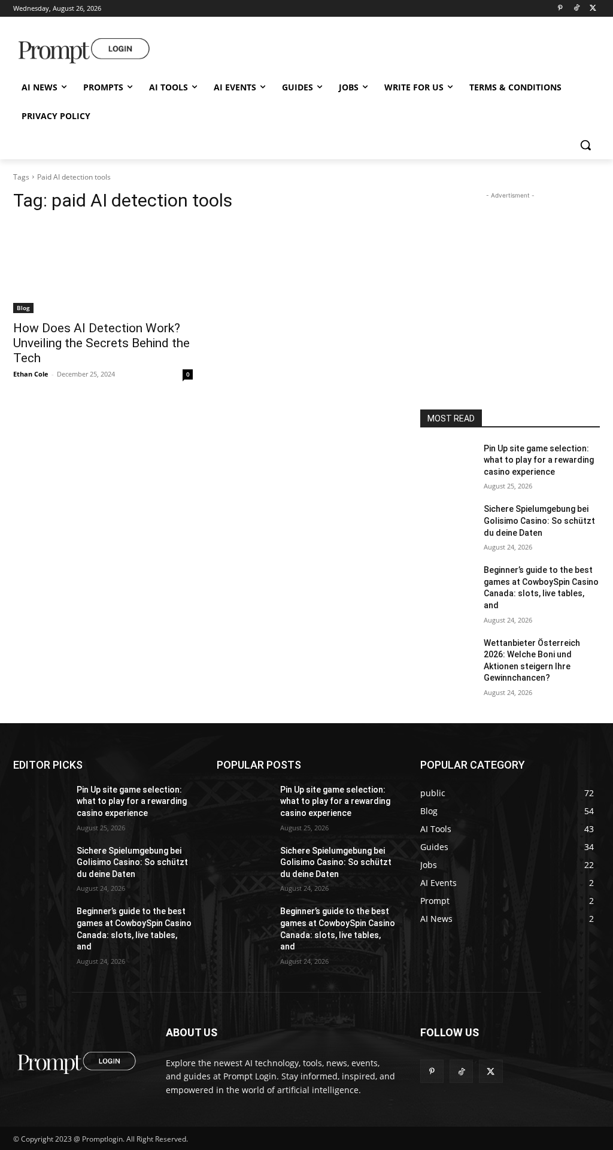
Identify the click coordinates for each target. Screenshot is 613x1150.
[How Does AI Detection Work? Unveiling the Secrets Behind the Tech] (103, 268)
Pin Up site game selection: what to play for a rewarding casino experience (539, 460)
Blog (23, 308)
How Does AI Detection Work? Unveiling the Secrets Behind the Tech (101, 343)
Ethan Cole (30, 373)
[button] (585, 145)
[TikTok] (576, 9)
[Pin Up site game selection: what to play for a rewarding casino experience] (447, 462)
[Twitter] (593, 9)
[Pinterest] (560, 9)
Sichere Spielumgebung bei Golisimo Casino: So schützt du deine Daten (539, 520)
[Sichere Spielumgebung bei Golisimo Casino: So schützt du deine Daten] (447, 522)
